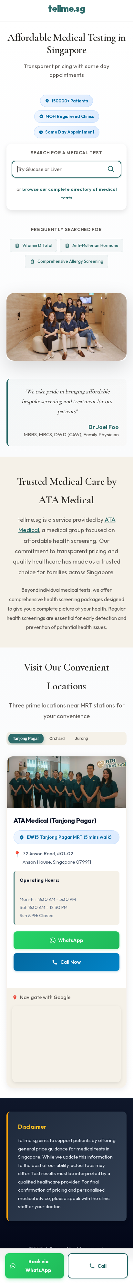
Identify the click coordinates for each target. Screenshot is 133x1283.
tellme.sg (66, 8)
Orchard (57, 738)
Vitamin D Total (37, 245)
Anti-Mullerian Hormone (95, 245)
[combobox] (66, 169)
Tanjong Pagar (26, 738)
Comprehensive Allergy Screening (70, 261)
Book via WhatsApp (38, 1265)
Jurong (81, 738)
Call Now (70, 962)
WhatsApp (70, 940)
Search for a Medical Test (66, 153)
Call (102, 1266)
